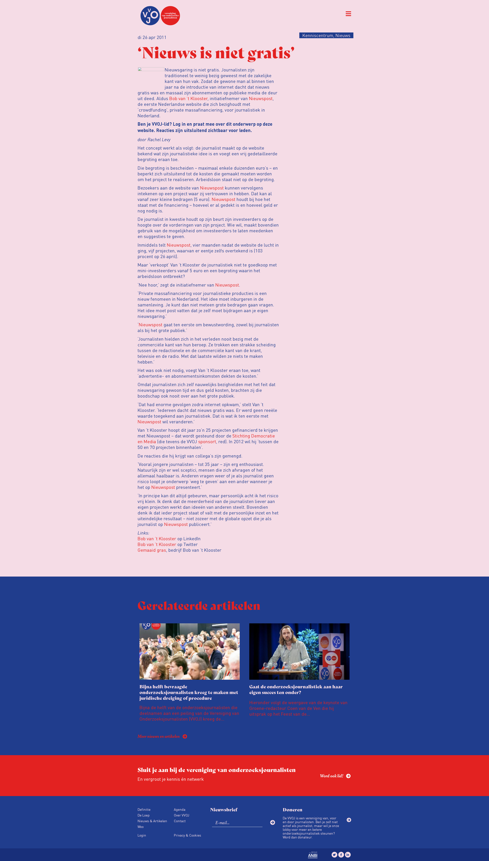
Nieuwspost (261, 98)
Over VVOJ (181, 815)
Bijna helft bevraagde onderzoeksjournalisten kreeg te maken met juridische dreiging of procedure (188, 692)
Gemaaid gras (152, 550)
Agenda (179, 809)
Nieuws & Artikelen (152, 821)
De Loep (144, 815)
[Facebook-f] (341, 855)
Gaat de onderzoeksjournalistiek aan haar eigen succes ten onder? (296, 689)
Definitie (144, 809)
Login (142, 835)
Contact (180, 821)
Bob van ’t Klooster (188, 98)
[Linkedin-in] (348, 855)
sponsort (207, 441)
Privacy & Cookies (187, 835)
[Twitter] (334, 855)
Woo (141, 826)
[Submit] (272, 822)
